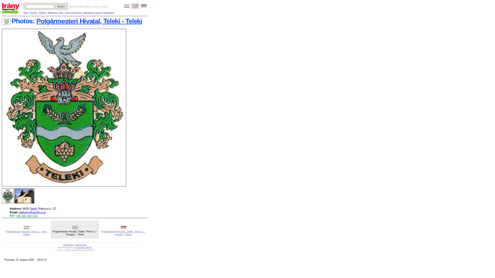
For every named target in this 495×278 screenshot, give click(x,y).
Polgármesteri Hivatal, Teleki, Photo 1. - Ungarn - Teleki (123, 233)
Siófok (105, 6)
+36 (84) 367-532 (27, 216)
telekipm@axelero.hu (32, 212)
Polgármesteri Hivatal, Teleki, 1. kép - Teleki (26, 233)
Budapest (96, 6)
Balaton (87, 6)
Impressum (81, 244)
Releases (68, 244)
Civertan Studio (84, 247)
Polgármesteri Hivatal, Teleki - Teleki (89, 21)
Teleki (33, 208)
